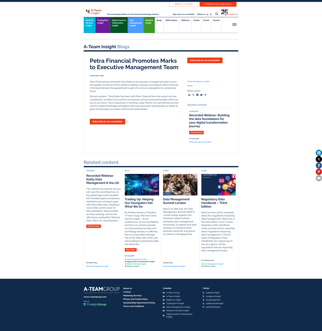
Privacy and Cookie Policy (135, 299)
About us (127, 288)
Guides (196, 20)
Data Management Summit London (176, 201)
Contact (127, 292)
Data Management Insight (136, 23)
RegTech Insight (149, 21)
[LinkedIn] (319, 153)
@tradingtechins (213, 300)
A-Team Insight (173, 296)
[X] (319, 159)
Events (206, 20)
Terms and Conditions (133, 306)
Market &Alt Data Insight (90, 23)
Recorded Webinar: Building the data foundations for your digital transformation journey (209, 120)
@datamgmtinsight (214, 303)
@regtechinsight (213, 296)
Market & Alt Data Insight (136, 264)
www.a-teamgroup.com (95, 297)
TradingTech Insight (102, 21)
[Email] (319, 178)
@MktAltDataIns (213, 307)
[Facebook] (319, 165)
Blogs (159, 20)
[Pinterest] (319, 172)
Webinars (185, 20)
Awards (216, 20)
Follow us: (201, 14)
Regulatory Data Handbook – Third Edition (214, 202)
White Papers (171, 20)
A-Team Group (173, 292)
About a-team (183, 4)
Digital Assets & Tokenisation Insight (119, 23)
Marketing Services (218, 4)
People (190, 86)
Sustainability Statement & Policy (139, 303)
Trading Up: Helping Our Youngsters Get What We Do (139, 202)
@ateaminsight (213, 292)
